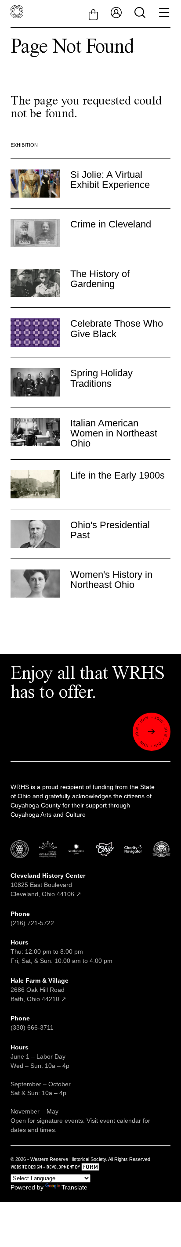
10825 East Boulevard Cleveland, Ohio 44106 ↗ (48, 884)
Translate (74, 1187)
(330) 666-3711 (32, 1027)
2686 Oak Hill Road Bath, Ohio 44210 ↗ (40, 989)
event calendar (120, 1120)
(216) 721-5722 (32, 922)
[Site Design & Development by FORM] (90, 1168)
